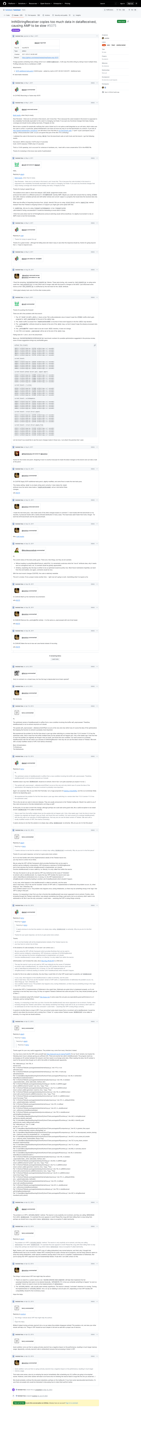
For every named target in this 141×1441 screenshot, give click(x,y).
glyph (22, 174)
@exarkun (25, 275)
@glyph (37, 43)
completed (38, 1389)
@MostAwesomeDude (29, 550)
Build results (17, 115)
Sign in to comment (72, 1403)
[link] (21, 1390)
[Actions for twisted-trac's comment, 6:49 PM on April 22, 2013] (97, 1226)
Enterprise (57, 3)
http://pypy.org (44, 997)
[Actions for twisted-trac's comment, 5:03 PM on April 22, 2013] (97, 1202)
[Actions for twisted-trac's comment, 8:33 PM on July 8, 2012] (97, 666)
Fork (122, 10)
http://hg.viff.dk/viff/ (47, 961)
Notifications (109, 10)
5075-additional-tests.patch (24, 71)
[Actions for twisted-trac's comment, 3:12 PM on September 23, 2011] (97, 469)
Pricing (67, 3)
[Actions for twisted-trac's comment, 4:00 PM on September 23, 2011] (97, 524)
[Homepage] (4, 3)
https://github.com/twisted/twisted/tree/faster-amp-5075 (40, 57)
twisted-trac (19, 36)
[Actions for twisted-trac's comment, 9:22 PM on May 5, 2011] (97, 223)
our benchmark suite (65, 130)
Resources (33, 3)
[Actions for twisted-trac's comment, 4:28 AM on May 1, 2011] (97, 83)
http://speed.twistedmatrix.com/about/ (25, 130)
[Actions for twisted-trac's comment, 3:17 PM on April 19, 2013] (97, 706)
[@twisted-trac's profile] (13, 36)
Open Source (45, 3)
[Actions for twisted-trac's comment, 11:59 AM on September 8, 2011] (97, 297)
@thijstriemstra (27, 454)
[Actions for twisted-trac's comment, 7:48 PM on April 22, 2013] (97, 1263)
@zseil (24, 165)
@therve (24, 673)
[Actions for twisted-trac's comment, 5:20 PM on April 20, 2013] (97, 905)
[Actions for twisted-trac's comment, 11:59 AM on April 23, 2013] (97, 1356)
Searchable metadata (21, 74)
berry (22, 769)
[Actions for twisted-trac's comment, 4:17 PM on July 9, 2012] (97, 686)
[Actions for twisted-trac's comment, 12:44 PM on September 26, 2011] (97, 607)
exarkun (23, 1314)
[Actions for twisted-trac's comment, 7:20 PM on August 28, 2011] (97, 269)
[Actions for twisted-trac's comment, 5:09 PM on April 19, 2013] (97, 756)
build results (20, 536)
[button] (94, 345)
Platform (11, 3)
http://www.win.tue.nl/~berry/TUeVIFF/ (59, 1054)
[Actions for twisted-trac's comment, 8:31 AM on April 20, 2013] (97, 830)
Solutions (22, 3)
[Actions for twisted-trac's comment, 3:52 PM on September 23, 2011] (97, 500)
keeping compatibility (70, 791)
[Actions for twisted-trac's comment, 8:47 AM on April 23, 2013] (97, 1334)
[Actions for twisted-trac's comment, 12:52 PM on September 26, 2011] (97, 630)
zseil (22, 235)
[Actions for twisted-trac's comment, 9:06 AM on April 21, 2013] (97, 1021)
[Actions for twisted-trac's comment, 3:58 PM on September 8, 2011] (97, 447)
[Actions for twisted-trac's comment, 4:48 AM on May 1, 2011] (97, 102)
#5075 (18, 493)
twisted (8, 10)
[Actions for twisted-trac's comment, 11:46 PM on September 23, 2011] (97, 543)
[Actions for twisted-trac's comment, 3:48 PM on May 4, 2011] (97, 158)
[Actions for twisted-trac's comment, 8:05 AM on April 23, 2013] (97, 1301)
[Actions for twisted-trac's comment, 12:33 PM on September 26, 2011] (97, 584)
